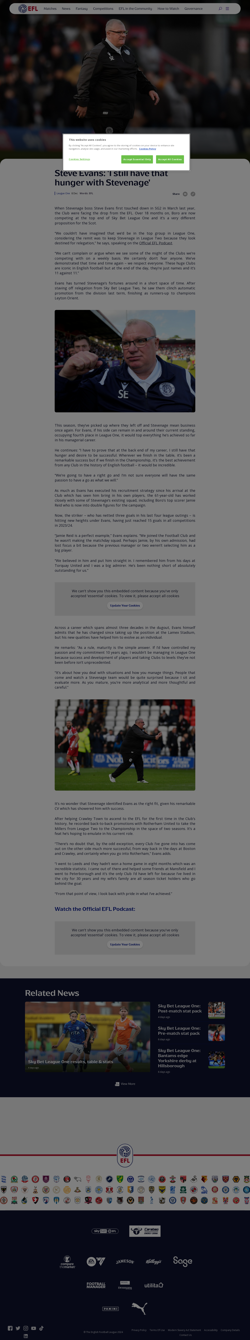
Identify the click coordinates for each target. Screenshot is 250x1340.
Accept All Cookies (170, 159)
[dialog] (126, 152)
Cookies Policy (147, 148)
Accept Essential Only (137, 159)
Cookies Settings (79, 159)
